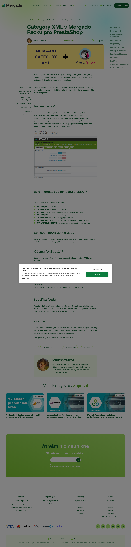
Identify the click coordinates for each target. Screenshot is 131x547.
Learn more (25, 278)
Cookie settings (97, 269)
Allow (97, 274)
